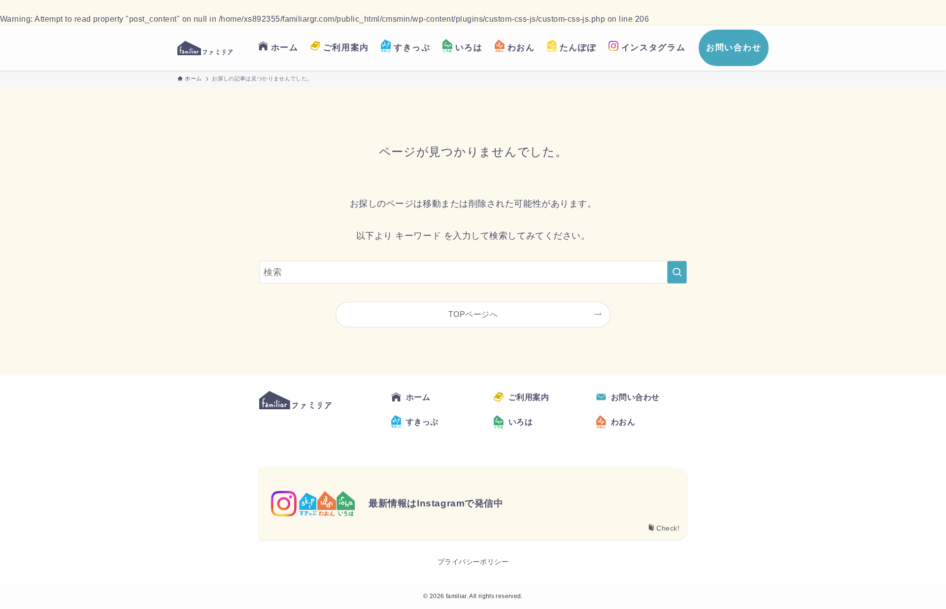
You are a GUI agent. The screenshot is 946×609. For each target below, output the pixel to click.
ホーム (418, 397)
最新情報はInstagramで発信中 (436, 503)
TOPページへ (473, 314)
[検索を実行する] (677, 272)
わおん (623, 422)
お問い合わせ (635, 397)
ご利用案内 (528, 397)
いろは (520, 422)
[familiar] (205, 48)
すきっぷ (422, 422)
